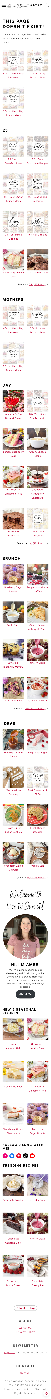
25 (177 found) (37, 284)
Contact (25, 1373)
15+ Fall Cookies (37, 234)
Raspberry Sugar (37, 752)
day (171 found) (37, 543)
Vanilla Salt (37, 865)
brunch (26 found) (35, 708)
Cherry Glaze (37, 662)
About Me (25, 994)
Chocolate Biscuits (37, 272)
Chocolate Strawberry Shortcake (37, 493)
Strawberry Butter (37, 700)
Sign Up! (9, 1352)
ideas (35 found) (36, 877)
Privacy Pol (23, 1332)
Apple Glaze (13, 625)
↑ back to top (25, 1308)
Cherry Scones (13, 700)
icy (33, 1332)
